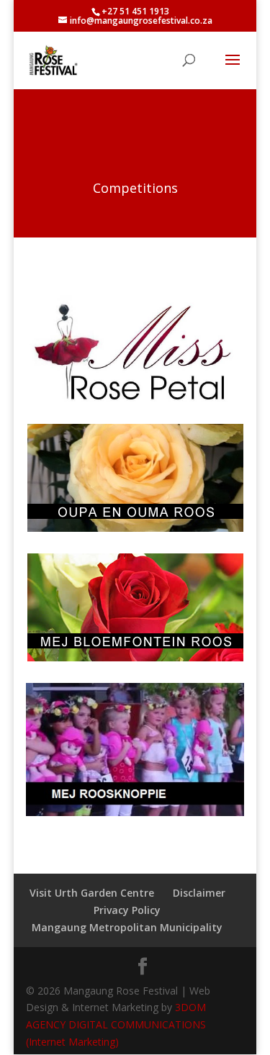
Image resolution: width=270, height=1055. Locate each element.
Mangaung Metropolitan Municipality (127, 927)
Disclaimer (199, 893)
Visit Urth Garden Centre (92, 893)
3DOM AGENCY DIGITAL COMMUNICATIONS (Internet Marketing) (116, 1024)
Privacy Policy (127, 910)
